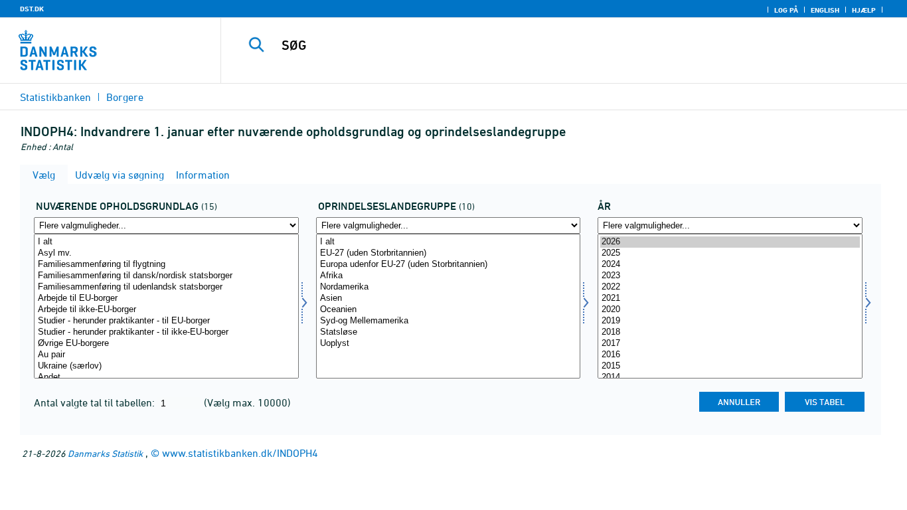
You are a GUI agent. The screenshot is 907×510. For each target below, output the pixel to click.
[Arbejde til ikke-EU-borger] (166, 309)
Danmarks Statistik (105, 453)
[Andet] (166, 377)
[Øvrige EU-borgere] (166, 343)
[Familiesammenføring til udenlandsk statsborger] (166, 287)
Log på (786, 10)
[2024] (730, 264)
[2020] (730, 309)
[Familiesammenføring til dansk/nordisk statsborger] (166, 276)
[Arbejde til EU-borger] (166, 298)
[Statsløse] (448, 332)
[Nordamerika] (448, 287)
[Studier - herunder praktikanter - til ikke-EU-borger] (166, 332)
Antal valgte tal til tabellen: (95, 402)
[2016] (730, 355)
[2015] (730, 366)
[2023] (730, 276)
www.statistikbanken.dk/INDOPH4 (240, 453)
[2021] (730, 298)
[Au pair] (166, 355)
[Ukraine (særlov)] (166, 366)
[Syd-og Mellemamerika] (448, 321)
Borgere (124, 97)
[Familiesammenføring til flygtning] (166, 264)
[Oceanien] (448, 309)
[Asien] (448, 298)
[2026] (730, 242)
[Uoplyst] (448, 343)
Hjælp (864, 10)
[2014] (730, 377)
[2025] (730, 253)
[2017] (730, 343)
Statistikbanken (55, 97)
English (825, 10)
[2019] (730, 321)
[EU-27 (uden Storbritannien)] (448, 253)
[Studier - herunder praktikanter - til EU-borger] (166, 321)
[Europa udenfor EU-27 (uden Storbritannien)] (448, 264)
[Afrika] (448, 276)
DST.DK (32, 8)
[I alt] (166, 242)
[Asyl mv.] (166, 253)
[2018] (730, 332)
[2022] (730, 287)
